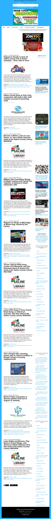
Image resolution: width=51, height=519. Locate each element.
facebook (22, 512)
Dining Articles (40, 286)
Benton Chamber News (41, 236)
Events (25, 84)
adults (8, 171)
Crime (14, 387)
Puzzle (38, 240)
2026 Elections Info (41, 317)
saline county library (12, 256)
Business (43, 235)
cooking (18, 171)
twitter (30, 512)
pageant (10, 87)
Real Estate (20, 430)
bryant (15, 214)
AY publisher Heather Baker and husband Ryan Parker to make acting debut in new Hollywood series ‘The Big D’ (41, 360)
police (15, 128)
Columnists (38, 239)
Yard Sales (45, 239)
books (11, 171)
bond (13, 388)
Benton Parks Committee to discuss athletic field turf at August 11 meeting (15, 398)
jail (22, 388)
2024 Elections (43, 237)
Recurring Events (41, 311)
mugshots (25, 388)
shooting (12, 389)
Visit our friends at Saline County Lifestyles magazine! (41, 229)
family (28, 211)
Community (20, 84)
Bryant (11, 211)
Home (38, 251)
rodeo (21, 87)
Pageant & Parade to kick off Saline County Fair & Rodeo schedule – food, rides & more (16, 59)
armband (18, 85)
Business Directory (41, 330)
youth (5, 88)
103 (11, 485)
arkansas (13, 85)
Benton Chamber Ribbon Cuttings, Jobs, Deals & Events (41, 282)
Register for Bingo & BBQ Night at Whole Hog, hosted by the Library (17, 224)
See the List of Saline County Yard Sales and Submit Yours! (40, 142)
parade (14, 87)
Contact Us (39, 262)
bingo (11, 255)
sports (12, 434)
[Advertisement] (41, 69)
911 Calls (39, 291)
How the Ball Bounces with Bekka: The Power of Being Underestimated (41, 388)
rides (18, 87)
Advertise (43, 240)
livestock (6, 87)
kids (11, 432)
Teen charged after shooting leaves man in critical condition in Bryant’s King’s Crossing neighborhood (18, 356)
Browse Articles (42, 241)
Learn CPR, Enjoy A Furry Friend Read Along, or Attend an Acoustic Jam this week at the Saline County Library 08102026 (17, 312)
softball (9, 434)
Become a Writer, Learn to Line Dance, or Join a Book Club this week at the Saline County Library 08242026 (18, 138)
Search (38, 270)
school (8, 172)
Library (15, 169)
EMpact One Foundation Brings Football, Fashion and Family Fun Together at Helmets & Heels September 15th (18, 182)
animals (8, 85)
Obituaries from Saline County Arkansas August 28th (41, 417)
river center (23, 432)
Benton (15, 84)
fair (31, 85)
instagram (26, 512)
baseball (14, 431)
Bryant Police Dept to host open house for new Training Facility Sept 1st (41, 399)
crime (11, 128)
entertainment (24, 171)
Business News (40, 278)
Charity (14, 211)
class (14, 171)
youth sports (13, 215)
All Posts (39, 275)
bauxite (8, 214)
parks (19, 432)
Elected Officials (40, 324)
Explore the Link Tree (42, 253)
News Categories (41, 273)
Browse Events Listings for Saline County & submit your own (41, 127)
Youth (5, 213)
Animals (11, 84)
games (28, 255)
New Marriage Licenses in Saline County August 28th (41, 393)
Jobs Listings (40, 296)
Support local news (41, 265)
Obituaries (39, 299)
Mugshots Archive (41, 288)
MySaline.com (20, 3)
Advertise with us (41, 260)
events (29, 171)
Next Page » (15, 485)
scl (17, 256)
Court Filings (40, 294)
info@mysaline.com (29, 3)
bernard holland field (25, 431)
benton (22, 85)
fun (25, 255)
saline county (26, 87)
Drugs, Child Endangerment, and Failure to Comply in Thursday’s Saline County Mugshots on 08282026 (41, 410)
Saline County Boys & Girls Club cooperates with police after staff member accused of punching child (18, 98)
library (5, 172)
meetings (15, 432)
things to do (22, 256)
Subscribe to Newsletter (42, 268)
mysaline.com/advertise (40, 92)
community (27, 85)
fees (8, 432)
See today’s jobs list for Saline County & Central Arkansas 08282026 (41, 404)
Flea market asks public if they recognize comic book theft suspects (41, 383)
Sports (37, 237)
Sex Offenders (40, 301)
